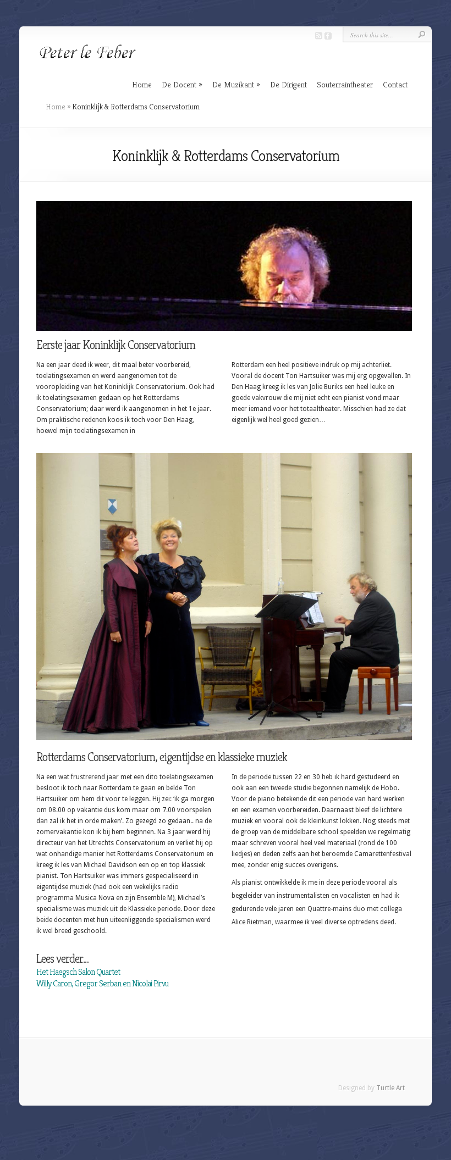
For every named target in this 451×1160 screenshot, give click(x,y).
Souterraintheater (345, 84)
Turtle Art (390, 1088)
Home (142, 84)
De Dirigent (288, 84)
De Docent (179, 84)
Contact (395, 84)
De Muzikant (233, 84)
